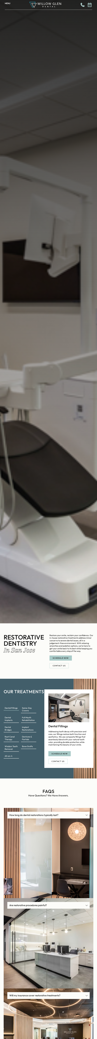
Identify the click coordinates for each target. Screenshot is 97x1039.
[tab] (11, 708)
